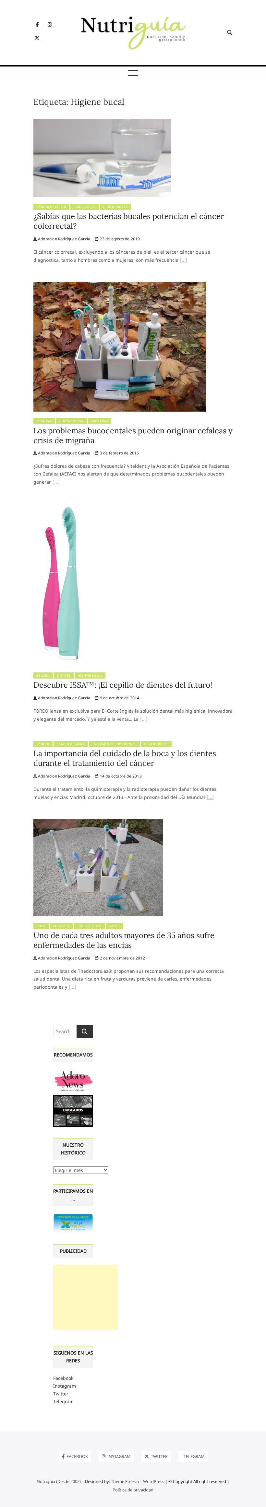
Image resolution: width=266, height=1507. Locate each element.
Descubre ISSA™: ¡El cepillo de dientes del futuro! (122, 685)
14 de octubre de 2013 (120, 776)
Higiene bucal (115, 207)
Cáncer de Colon (51, 207)
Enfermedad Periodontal (114, 744)
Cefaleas (44, 421)
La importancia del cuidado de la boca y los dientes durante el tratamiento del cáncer (124, 758)
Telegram (63, 1401)
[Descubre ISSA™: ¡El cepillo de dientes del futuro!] (61, 507)
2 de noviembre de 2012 (122, 958)
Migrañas (99, 421)
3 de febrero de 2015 (119, 453)
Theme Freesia (125, 1481)
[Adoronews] (73, 1072)
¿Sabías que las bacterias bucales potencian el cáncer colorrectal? (128, 221)
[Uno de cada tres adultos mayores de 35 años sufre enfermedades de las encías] (98, 823)
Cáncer (43, 744)
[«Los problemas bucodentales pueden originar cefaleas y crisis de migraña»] (56, 483)
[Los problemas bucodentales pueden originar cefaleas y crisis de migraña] (119, 286)
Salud (114, 926)
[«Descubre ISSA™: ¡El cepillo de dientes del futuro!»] (143, 720)
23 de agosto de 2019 (119, 239)
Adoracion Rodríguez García (63, 239)
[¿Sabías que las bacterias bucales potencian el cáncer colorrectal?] (102, 123)
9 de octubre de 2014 (119, 698)
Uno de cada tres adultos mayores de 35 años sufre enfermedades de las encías (123, 940)
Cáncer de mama (71, 744)
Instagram (64, 1386)
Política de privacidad (133, 1490)
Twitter (60, 1394)
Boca (41, 926)
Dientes (63, 675)
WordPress (153, 1481)
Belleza (43, 675)
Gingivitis (61, 926)
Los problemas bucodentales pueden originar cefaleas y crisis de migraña (133, 435)
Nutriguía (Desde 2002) (59, 1481)
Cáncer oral (85, 207)
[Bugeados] (73, 1097)
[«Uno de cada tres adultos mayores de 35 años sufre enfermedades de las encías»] (72, 988)
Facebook (63, 1378)
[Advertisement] (85, 1297)
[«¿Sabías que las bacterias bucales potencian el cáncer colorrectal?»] (183, 261)
